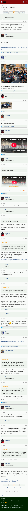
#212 (26, 283)
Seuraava (22, 12)
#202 (26, 40)
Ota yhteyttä (4, 501)
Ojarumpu (7, 115)
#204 (26, 100)
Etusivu (2, 502)
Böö (3, 10)
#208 (26, 203)
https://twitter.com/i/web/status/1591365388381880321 (14, 342)
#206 (26, 136)
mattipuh (7, 95)
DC (5, 56)
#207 (26, 164)
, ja (8, 126)
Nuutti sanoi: (4, 287)
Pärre (6, 16)
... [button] (11, 12)
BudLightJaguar (9, 350)
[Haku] (26, 2)
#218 (26, 425)
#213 (26, 318)
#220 (26, 469)
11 (13, 12)
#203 (26, 61)
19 (18, 12)
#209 (26, 215)
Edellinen (6, 12)
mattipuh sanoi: (5, 174)
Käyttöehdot (11, 501)
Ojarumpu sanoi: (5, 168)
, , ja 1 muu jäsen (12, 91)
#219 (26, 445)
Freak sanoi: (4, 359)
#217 (26, 412)
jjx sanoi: (4, 242)
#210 (26, 238)
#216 (26, 382)
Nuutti (6, 264)
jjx (5, 209)
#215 (26, 356)
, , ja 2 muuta (10, 52)
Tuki (24, 501)
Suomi (3, 498)
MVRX (6, 34)
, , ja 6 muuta (10, 327)
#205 (26, 120)
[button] (1, 2)
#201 (26, 21)
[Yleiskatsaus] (23, 2)
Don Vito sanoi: (5, 449)
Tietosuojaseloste (18, 501)
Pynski (7, 313)
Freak (6, 278)
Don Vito (7, 420)
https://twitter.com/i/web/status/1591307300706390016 (14, 48)
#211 (26, 270)
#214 (26, 337)
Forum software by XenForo (12, 505)
